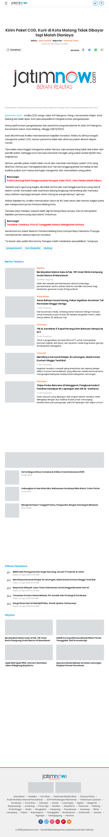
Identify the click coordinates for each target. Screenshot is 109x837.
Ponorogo (43, 806)
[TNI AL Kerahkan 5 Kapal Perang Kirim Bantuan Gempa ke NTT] (20, 335)
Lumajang (12, 812)
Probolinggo (15, 809)
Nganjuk (40, 815)
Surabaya (16, 802)
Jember (97, 812)
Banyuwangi (14, 806)
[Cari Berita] (101, 3)
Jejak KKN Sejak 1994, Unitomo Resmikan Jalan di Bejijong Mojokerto (26, 664)
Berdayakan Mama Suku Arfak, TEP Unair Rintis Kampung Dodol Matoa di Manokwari (69, 273)
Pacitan (70, 815)
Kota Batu (30, 802)
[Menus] (7, 3)
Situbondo (84, 812)
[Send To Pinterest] (102, 50)
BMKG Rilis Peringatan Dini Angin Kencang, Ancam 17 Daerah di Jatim (48, 572)
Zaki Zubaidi (45, 40)
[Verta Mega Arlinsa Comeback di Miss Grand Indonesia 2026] (12, 477)
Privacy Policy (87, 796)
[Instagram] (52, 821)
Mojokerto (69, 806)
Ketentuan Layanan (90, 799)
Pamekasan (70, 809)
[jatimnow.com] (19, 3)
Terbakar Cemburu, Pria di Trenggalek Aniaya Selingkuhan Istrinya (45, 224)
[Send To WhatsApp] (96, 50)
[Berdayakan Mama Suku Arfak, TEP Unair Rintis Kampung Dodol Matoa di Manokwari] (20, 278)
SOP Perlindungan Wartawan (62, 799)
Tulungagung (55, 815)
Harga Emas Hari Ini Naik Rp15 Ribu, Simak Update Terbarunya (44, 603)
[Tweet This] (89, 50)
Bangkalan (40, 809)
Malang (48, 248)
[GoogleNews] (63, 821)
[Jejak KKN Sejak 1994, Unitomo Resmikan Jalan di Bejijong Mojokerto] (29, 652)
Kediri (29, 809)
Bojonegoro (37, 812)
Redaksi (33, 796)
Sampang (55, 809)
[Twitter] (46, 821)
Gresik (55, 802)
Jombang (29, 806)
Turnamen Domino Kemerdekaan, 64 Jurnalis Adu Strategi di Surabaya (49, 595)
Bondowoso (69, 812)
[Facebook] (40, 821)
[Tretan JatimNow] (54, 459)
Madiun (56, 806)
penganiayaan (14, 248)
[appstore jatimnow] (68, 788)
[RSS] (69, 821)
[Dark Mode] (95, 3)
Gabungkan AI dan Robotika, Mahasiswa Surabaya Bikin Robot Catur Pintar (60, 488)
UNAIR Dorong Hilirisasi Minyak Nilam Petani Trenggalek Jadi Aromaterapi (78, 639)
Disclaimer (19, 796)
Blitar (96, 809)
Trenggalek (53, 812)
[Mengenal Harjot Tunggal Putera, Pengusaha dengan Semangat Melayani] (12, 510)
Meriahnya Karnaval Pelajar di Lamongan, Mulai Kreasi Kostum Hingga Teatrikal (68, 358)
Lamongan (67, 802)
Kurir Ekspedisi (32, 248)
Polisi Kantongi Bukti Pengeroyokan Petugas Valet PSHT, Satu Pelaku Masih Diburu (54, 180)
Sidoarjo (43, 802)
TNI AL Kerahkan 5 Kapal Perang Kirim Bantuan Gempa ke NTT (70, 330)
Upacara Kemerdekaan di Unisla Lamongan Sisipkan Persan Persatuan (78, 664)
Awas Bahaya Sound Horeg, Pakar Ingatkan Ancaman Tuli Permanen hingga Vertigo (70, 302)
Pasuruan (83, 806)
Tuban (24, 812)
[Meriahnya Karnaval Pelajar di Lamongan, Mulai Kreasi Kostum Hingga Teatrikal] (20, 363)
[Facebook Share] (83, 50)
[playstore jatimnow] (41, 788)
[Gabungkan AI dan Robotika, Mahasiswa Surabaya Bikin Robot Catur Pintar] (12, 494)
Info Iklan (45, 796)
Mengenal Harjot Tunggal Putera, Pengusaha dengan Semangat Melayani (59, 505)
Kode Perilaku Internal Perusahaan (25, 799)
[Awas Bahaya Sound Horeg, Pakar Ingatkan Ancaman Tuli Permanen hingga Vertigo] (20, 307)
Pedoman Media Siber (65, 796)
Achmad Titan (70, 40)
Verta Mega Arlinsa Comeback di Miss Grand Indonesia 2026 (52, 472)
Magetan (92, 802)
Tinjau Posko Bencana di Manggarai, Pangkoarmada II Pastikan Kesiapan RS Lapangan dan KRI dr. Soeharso (68, 387)
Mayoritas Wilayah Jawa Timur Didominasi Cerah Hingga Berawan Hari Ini (51, 587)
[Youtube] (57, 821)
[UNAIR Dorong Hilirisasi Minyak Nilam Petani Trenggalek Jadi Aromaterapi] (80, 627)
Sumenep (85, 809)
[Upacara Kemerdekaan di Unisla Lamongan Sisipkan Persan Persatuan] (80, 652)
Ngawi (80, 802)
